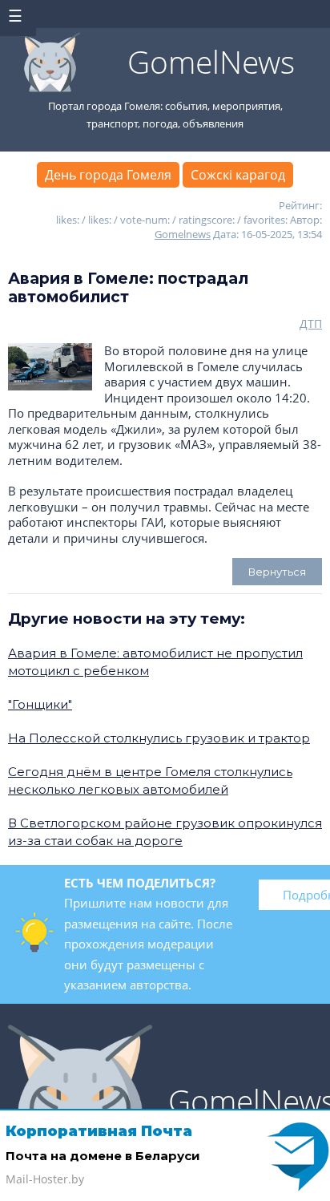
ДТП (311, 323)
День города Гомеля (108, 175)
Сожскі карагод (238, 175)
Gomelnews (183, 234)
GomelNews (211, 61)
